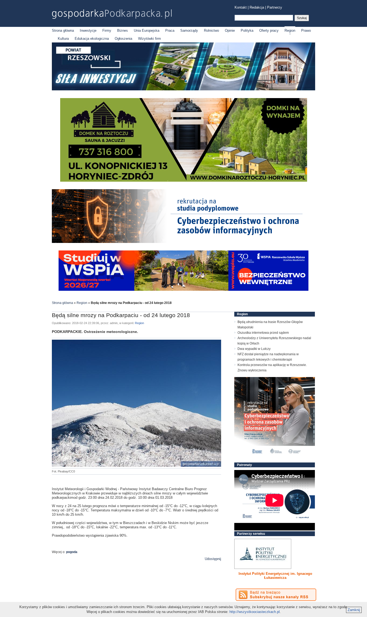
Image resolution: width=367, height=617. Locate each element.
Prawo (306, 30)
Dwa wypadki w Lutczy (254, 349)
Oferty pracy (269, 30)
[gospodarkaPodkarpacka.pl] (112, 14)
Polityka (247, 30)
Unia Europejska (146, 30)
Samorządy (189, 30)
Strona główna (63, 30)
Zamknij (354, 610)
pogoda (71, 552)
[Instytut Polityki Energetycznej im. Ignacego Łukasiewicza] (262, 554)
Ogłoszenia (123, 39)
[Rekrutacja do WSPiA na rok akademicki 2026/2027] (183, 290)
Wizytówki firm (149, 39)
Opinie (230, 30)
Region (290, 30)
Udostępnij (213, 559)
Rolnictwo (211, 30)
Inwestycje (88, 30)
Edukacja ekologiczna (92, 39)
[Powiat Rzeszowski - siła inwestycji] (183, 89)
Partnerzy (274, 7)
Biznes (122, 30)
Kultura (63, 39)
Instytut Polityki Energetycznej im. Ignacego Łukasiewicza (275, 576)
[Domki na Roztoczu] (183, 180)
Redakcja (257, 7)
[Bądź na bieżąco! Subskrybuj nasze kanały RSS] (276, 595)
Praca (169, 30)
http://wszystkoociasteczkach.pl (254, 612)
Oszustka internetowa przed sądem (263, 333)
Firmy (106, 30)
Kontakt (241, 7)
